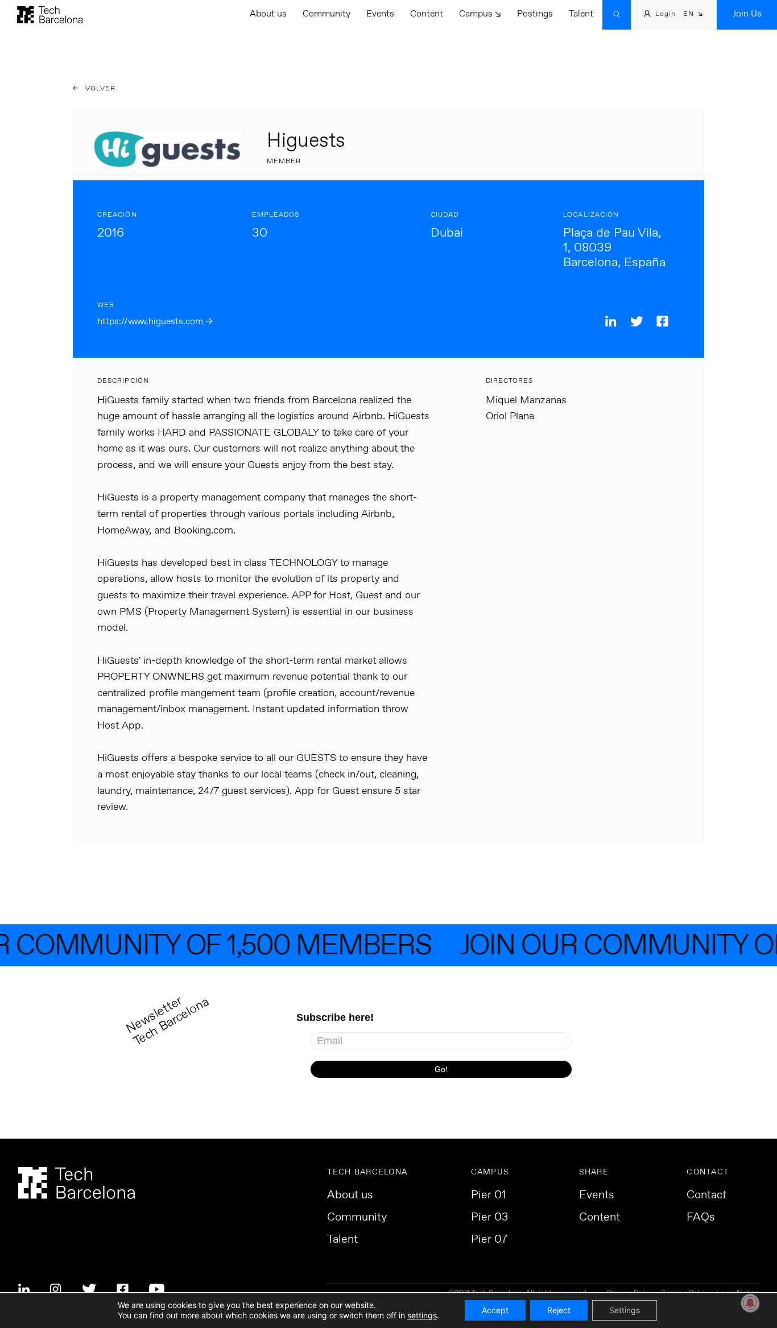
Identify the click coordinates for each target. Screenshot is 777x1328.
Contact (706, 1195)
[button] (693, 15)
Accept (495, 1310)
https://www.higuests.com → (154, 322)
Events (380, 14)
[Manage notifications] (750, 1303)
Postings (535, 14)
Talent (581, 14)
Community (326, 14)
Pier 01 (488, 1195)
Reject (559, 1310)
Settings (624, 1310)
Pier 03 (489, 1217)
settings (422, 1315)
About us (268, 14)
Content (426, 14)
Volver (99, 88)
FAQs (701, 1217)
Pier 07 (489, 1240)
